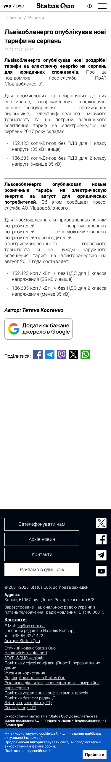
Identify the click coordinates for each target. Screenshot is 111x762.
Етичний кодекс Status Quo (30, 648)
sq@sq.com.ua (31, 625)
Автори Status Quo (22, 640)
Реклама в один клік (42, 569)
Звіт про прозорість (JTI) (28, 702)
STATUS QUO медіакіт (24, 657)
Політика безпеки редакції (29, 698)
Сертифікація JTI (20, 707)
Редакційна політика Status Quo (34, 677)
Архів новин (42, 539)
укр (7, 6)
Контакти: (15, 619)
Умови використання (24, 673)
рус (20, 6)
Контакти (42, 554)
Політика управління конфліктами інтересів (46, 692)
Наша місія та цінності (25, 652)
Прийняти (94, 754)
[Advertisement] (55, 424)
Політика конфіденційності (27, 751)
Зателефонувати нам (42, 524)
